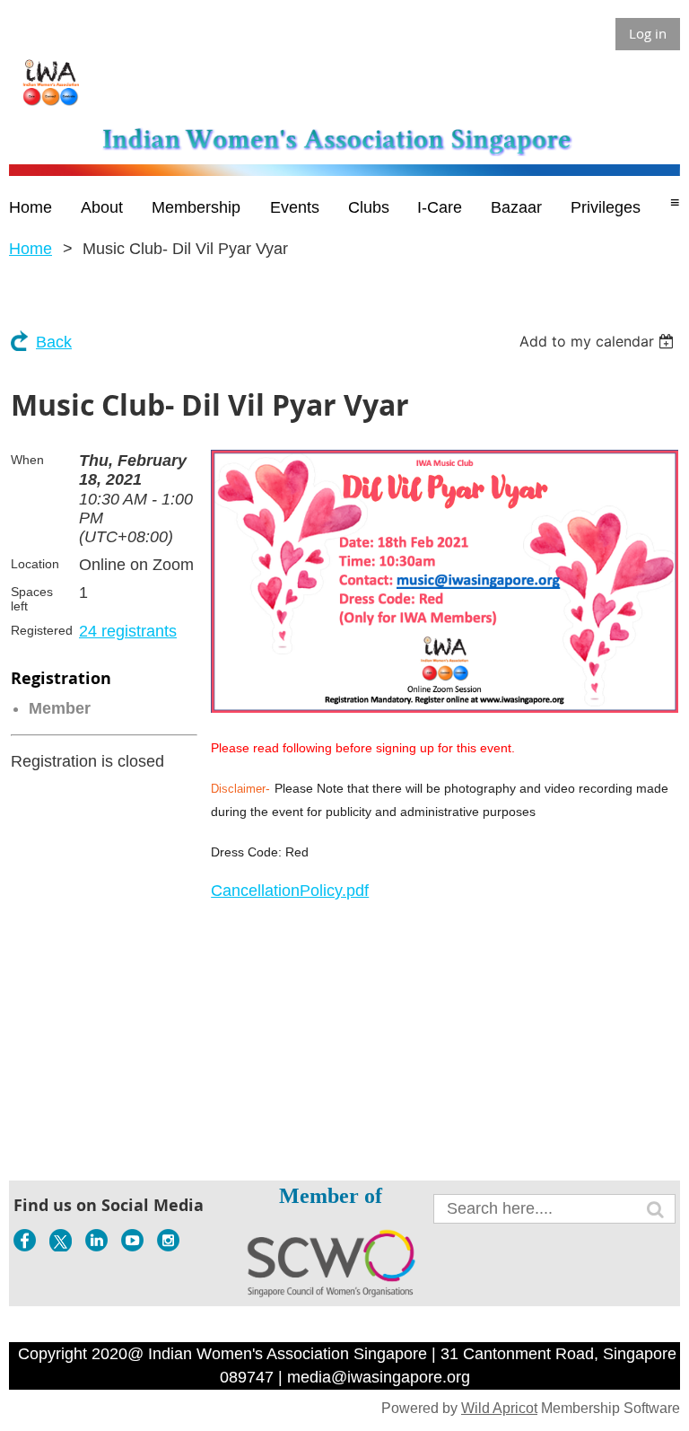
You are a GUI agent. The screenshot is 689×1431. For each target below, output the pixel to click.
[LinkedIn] (96, 1240)
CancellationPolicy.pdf (290, 891)
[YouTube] (132, 1240)
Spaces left (32, 598)
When (27, 459)
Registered (42, 630)
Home (30, 249)
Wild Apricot (499, 1408)
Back (54, 342)
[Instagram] (168, 1240)
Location (35, 564)
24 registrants (128, 631)
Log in (648, 33)
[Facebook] (24, 1240)
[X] (60, 1240)
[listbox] (598, 341)
